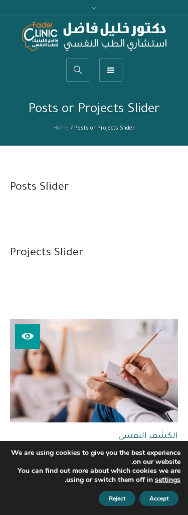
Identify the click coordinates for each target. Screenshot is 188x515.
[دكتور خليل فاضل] (94, 36)
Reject (117, 498)
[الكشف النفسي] (94, 371)
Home (61, 129)
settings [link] (167, 479)
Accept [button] (158, 498)
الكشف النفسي (148, 436)
